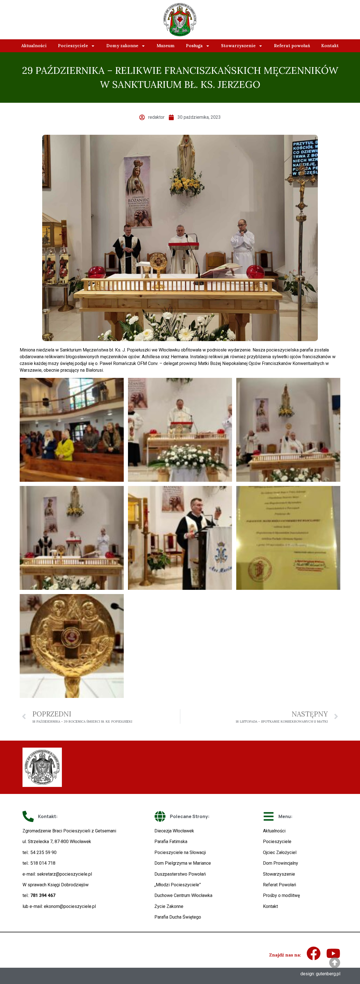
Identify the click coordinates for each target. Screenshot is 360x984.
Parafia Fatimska (170, 841)
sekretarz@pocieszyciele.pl (64, 874)
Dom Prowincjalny (280, 863)
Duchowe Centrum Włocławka (183, 895)
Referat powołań (292, 45)
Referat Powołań (279, 884)
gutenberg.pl (328, 973)
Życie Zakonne (168, 906)
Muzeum (166, 45)
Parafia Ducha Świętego (177, 917)
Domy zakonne (122, 45)
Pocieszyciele (73, 45)
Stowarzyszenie (238, 45)
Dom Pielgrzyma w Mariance (182, 863)
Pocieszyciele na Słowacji (180, 852)
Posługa (194, 45)
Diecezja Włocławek (174, 831)
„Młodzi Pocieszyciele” (177, 884)
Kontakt (330, 45)
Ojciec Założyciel (279, 852)
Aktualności (34, 45)
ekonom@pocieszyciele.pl (70, 906)
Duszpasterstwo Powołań (180, 874)
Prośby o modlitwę (281, 895)
